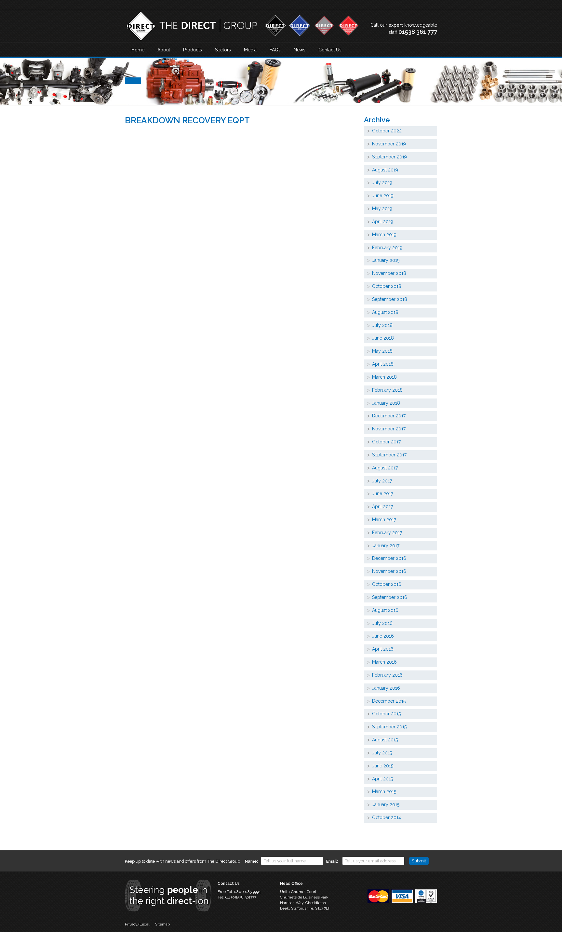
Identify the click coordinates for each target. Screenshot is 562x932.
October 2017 (386, 441)
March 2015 (384, 791)
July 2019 (382, 182)
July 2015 (382, 752)
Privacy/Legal (137, 924)
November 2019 (389, 143)
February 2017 (387, 532)
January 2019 (386, 260)
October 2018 (386, 286)
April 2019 (382, 221)
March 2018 (384, 377)
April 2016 (383, 649)
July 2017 (382, 480)
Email (331, 861)
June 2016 (383, 636)
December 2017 (389, 415)
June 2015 (382, 765)
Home (137, 49)
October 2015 (386, 713)
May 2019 (382, 208)
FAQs (275, 49)
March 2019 (384, 234)
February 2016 (387, 675)
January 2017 (385, 545)
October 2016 (386, 584)
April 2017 (382, 506)
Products (192, 49)
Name (251, 861)
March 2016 (384, 662)
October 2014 (386, 817)
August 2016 (385, 610)
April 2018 (383, 364)
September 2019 (389, 156)
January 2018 (386, 403)
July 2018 (382, 325)
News (299, 49)
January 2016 (386, 688)
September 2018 (389, 299)
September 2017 (389, 454)
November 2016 (389, 571)
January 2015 (385, 804)
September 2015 (389, 726)
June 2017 (382, 493)
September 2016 (389, 597)
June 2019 (383, 195)
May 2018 (382, 351)
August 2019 (385, 169)
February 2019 (387, 247)
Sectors (223, 49)
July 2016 (382, 623)
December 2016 (389, 558)
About (163, 49)
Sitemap (162, 924)
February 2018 (387, 390)
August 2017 (385, 467)
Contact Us (329, 49)
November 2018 (389, 273)
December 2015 (389, 701)
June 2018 (383, 338)
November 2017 (389, 428)
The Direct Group (191, 26)
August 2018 (385, 312)
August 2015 (385, 739)
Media (250, 49)
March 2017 (384, 519)
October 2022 (387, 130)
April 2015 (382, 778)
